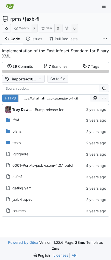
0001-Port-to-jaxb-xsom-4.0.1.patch (43, 165)
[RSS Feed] (6, 28)
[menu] (104, 98)
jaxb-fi (32, 19)
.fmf (15, 120)
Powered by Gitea (23, 242)
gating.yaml (22, 188)
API (74, 255)
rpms (15, 19)
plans (16, 131)
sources (19, 210)
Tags (93, 66)
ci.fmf (17, 176)
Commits (22, 66)
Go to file (57, 79)
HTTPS (10, 98)
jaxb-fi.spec (22, 199)
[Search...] (104, 88)
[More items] (105, 38)
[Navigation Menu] (103, 6)
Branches (58, 66)
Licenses (60, 255)
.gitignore (20, 154)
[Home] (10, 6)
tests (16, 142)
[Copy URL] (94, 98)
